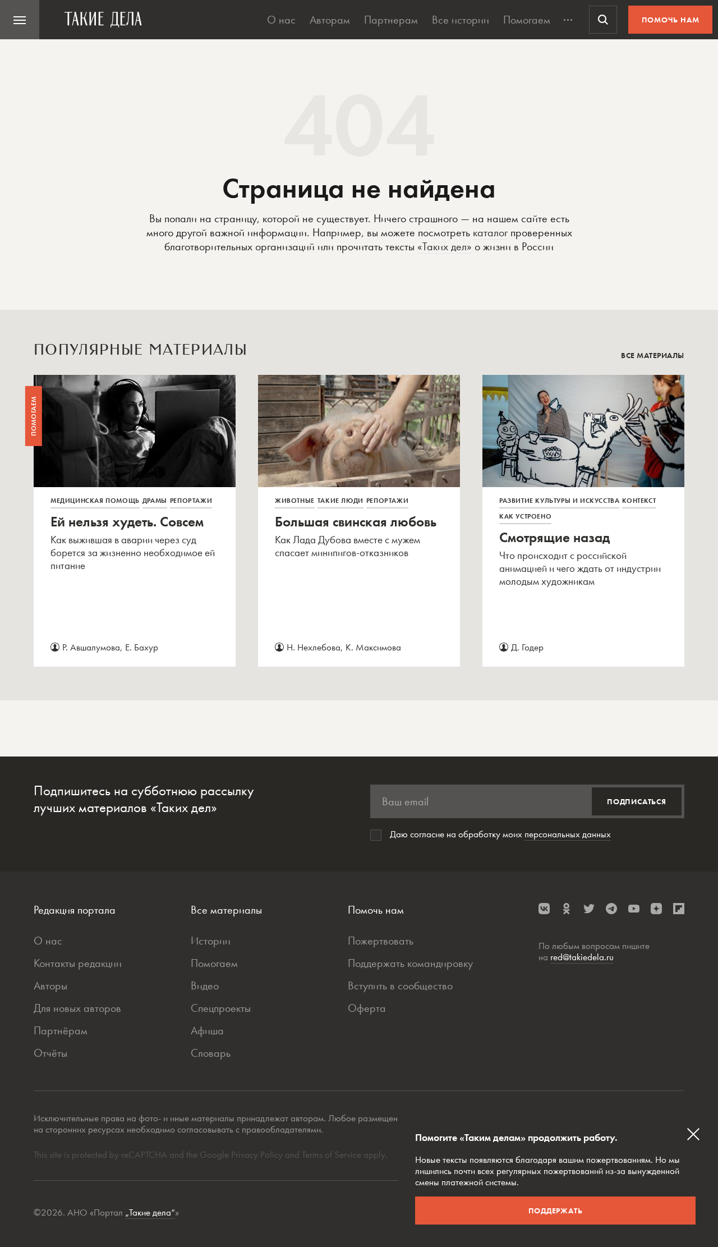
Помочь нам (670, 20)
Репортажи (191, 500)
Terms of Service (331, 1154)
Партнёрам (61, 1030)
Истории (211, 940)
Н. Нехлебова (313, 647)
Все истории (460, 19)
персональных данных (567, 834)
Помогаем (526, 19)
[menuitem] (19, 19)
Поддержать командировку (410, 963)
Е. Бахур (141, 647)
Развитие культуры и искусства (559, 500)
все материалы (652, 355)
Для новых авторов (77, 1008)
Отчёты (50, 1053)
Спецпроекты (221, 1008)
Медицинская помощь (95, 500)
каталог (490, 232)
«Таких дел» (444, 246)
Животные (295, 500)
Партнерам (391, 19)
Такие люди (340, 500)
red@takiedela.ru (582, 957)
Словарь (211, 1053)
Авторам (330, 19)
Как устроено (525, 516)
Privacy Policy (258, 1154)
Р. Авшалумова (91, 647)
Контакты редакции (78, 963)
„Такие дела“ (150, 1212)
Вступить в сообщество (400, 985)
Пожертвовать (380, 940)
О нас (281, 19)
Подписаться (636, 801)
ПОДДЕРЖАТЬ (555, 1210)
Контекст (639, 500)
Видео (205, 985)
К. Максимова (373, 647)
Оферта (367, 1008)
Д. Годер (527, 647)
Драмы (154, 500)
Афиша (207, 1030)
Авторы (50, 985)
